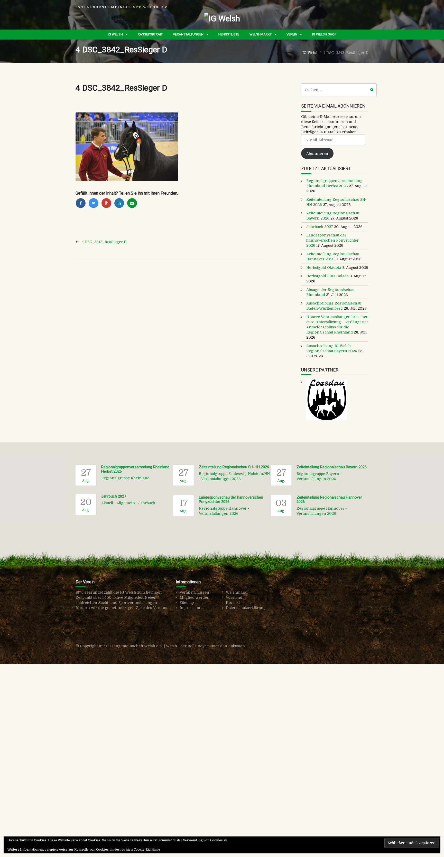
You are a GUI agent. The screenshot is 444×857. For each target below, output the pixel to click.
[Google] (106, 203)
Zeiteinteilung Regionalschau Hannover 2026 (329, 499)
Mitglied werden (194, 597)
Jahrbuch (146, 503)
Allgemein (125, 503)
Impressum (190, 608)
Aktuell (107, 503)
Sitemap (187, 603)
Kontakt (233, 603)
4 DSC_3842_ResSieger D (104, 242)
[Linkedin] (119, 203)
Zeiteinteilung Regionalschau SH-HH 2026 (234, 467)
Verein (291, 34)
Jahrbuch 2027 (319, 227)
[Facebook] (81, 203)
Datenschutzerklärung (246, 608)
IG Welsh (115, 34)
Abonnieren (317, 153)
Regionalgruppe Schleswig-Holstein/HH (234, 474)
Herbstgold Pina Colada (327, 276)
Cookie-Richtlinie (147, 849)
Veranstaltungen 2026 (221, 479)
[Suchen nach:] (339, 90)
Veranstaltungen (188, 34)
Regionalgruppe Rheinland (125, 478)
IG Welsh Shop (324, 34)
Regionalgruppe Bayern (318, 474)
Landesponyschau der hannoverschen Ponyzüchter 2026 (332, 240)
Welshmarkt (260, 34)
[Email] (132, 203)
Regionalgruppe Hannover (223, 508)
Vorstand (234, 597)
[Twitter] (93, 203)
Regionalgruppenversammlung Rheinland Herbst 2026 (135, 469)
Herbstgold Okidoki (323, 267)
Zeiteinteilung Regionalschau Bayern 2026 (332, 467)
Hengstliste (228, 34)
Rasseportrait (150, 34)
